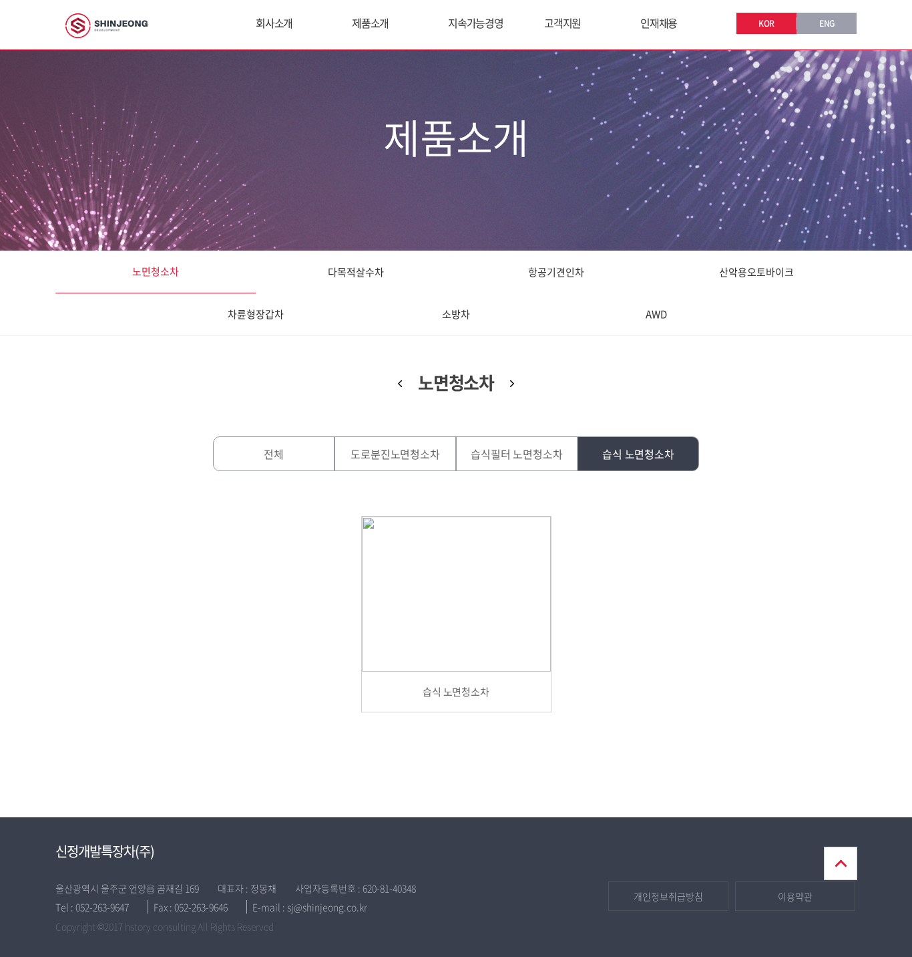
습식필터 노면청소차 (516, 454)
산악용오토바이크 (756, 272)
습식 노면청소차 (638, 454)
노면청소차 (155, 271)
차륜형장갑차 (256, 314)
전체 (274, 454)
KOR (766, 23)
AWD (656, 314)
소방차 (456, 314)
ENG (827, 23)
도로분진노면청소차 (395, 454)
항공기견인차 (556, 272)
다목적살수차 (356, 272)
